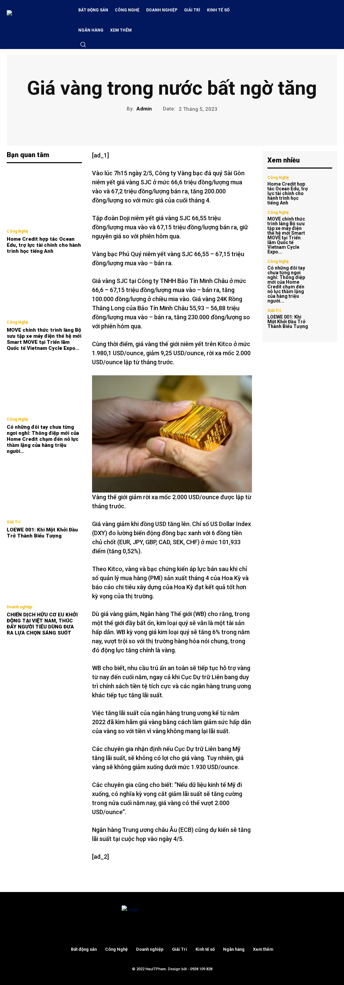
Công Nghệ (17, 231)
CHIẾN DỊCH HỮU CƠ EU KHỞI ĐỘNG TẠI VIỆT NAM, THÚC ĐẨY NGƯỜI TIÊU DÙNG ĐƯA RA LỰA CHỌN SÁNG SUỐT (42, 624)
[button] (83, 44)
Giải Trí (13, 522)
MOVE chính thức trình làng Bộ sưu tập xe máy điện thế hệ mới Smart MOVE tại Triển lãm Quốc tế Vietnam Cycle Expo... (44, 339)
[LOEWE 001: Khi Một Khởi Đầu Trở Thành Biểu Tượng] (44, 488)
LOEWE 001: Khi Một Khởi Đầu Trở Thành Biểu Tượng (42, 533)
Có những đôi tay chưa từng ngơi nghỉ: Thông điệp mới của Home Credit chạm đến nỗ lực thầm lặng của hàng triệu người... (43, 439)
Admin (144, 109)
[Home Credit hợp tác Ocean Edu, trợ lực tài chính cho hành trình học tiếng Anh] (44, 197)
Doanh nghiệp (19, 607)
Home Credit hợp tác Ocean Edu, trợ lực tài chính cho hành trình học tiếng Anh (44, 245)
